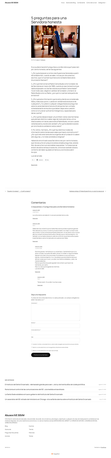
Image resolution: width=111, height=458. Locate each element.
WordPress (103, 447)
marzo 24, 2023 (41, 277)
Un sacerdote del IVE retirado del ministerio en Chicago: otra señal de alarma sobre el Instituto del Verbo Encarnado (48, 399)
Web (32, 337)
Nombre (33, 322)
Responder (35, 218)
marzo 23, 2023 (36, 210)
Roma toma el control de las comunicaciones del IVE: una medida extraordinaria (34, 389)
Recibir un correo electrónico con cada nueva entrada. (45, 350)
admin (37, 60)
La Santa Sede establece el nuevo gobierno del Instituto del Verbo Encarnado (34, 394)
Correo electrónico (36, 330)
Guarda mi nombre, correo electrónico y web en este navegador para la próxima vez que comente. (56, 344)
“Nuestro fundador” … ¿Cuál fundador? (19, 191)
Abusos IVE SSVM (11, 3)
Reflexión (43, 60)
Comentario (34, 303)
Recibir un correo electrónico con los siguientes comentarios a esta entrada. (50, 347)
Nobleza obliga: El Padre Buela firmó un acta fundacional (86, 191)
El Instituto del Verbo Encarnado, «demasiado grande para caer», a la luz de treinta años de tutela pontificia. (45, 384)
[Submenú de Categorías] (105, 2)
